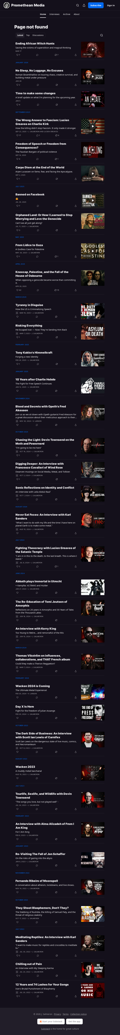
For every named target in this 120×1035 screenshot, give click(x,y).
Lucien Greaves (51, 132)
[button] (43, 14)
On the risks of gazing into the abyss (34, 858)
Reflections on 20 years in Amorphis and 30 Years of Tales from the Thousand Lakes (45, 611)
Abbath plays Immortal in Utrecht (39, 581)
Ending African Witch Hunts (35, 43)
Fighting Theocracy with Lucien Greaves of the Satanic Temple (46, 550)
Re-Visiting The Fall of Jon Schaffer (40, 854)
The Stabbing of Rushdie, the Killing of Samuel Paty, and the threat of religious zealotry (46, 913)
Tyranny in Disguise (29, 305)
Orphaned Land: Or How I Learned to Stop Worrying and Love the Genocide (44, 217)
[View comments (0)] (37, 55)
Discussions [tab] (37, 35)
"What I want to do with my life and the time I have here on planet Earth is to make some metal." (45, 524)
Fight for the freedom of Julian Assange (35, 710)
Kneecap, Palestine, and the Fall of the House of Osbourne (42, 274)
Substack (45, 1028)
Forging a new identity (27, 356)
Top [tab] (28, 35)
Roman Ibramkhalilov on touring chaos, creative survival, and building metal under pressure (47, 76)
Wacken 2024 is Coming (33, 686)
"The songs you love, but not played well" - (37, 801)
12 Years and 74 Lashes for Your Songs (42, 984)
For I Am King (22, 831)
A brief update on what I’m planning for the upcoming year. (45, 97)
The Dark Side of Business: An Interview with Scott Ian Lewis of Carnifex (44, 735)
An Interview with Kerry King (36, 628)
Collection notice (78, 1014)
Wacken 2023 (25, 767)
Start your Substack (52, 1021)
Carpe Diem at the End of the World (40, 167)
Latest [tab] (20, 35)
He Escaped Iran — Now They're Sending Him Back (41, 329)
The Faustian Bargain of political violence (36, 151)
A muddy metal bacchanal (29, 770)
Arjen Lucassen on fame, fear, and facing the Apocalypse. (44, 171)
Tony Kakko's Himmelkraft (34, 352)
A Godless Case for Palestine (30, 249)
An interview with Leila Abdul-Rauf (33, 491)
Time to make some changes (35, 93)
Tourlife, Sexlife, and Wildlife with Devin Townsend (44, 795)
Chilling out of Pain (29, 964)
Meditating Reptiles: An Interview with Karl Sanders (46, 939)
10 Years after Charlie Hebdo (35, 379)
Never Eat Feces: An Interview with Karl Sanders (43, 516)
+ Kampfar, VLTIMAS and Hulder (32, 585)
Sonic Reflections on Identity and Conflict (45, 487)
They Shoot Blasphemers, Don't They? (42, 908)
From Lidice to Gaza (29, 245)
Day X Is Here (25, 706)
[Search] (77, 5)
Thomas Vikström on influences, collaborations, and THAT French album (43, 657)
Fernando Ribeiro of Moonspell (37, 881)
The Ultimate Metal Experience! (31, 690)
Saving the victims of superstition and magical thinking (43, 47)
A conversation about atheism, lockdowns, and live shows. (45, 884)
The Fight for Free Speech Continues (34, 383)
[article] (60, 50)
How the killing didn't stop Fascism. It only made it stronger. (46, 128)
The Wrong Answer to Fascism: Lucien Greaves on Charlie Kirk (42, 122)
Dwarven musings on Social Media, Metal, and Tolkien (43, 471)
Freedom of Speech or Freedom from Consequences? (41, 145)
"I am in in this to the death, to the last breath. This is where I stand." (46, 557)
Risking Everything (29, 325)
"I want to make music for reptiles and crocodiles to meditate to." (46, 946)
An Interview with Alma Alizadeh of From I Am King (45, 825)
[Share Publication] (84, 5)
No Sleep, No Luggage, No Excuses (39, 70)
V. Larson (37, 421)
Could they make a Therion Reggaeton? (35, 663)
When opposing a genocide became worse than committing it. (46, 281)
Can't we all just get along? (29, 222)
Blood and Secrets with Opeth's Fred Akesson (41, 408)
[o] (93, 49)
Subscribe (95, 5)
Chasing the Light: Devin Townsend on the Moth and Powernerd (45, 441)
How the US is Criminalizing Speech (33, 309)
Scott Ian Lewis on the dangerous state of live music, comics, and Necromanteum (46, 743)
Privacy (57, 1014)
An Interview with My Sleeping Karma (35, 968)
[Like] (17, 316)
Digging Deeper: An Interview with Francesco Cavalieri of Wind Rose (40, 465)
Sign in (111, 5)
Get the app (74, 1021)
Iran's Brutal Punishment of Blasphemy (35, 988)
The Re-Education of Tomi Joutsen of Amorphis (41, 603)
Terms (66, 1014)
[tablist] (30, 35)
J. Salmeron (33, 132)
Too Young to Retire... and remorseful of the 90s (40, 632)
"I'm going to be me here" (29, 447)
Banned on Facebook (30, 194)
